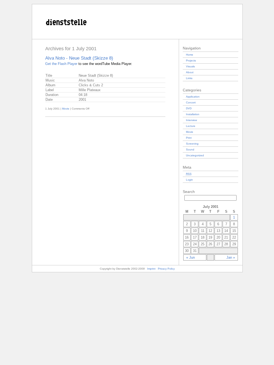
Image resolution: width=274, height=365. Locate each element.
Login (189, 179)
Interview (191, 120)
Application (193, 96)
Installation (192, 114)
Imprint (151, 268)
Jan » (230, 257)
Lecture (190, 126)
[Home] (137, 38)
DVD (189, 108)
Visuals (190, 66)
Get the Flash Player (61, 64)
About (189, 72)
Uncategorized (195, 155)
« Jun (190, 257)
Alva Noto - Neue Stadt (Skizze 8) (79, 58)
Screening (192, 143)
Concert (191, 102)
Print (189, 137)
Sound (190, 149)
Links (189, 78)
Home (189, 54)
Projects (191, 60)
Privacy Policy (166, 268)
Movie (65, 108)
